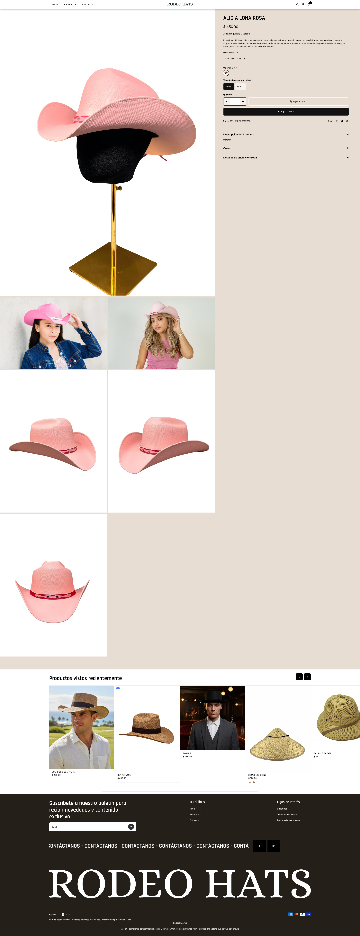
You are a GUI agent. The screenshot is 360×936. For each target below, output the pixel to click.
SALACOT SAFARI (322, 753)
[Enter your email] (131, 827)
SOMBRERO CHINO (257, 775)
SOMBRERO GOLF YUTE (63, 772)
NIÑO (228, 86)
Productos (70, 4)
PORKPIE (187, 753)
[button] (299, 676)
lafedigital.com (124, 919)
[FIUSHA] (225, 73)
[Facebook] (259, 846)
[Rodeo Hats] (180, 5)
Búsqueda (282, 808)
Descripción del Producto (238, 134)
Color (226, 148)
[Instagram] (273, 846)
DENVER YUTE (124, 775)
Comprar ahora (286, 111)
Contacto (87, 4)
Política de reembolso (288, 820)
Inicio (55, 4)
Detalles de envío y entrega (240, 157)
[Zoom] (211, 13)
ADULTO (240, 86)
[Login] (303, 4)
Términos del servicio (288, 814)
